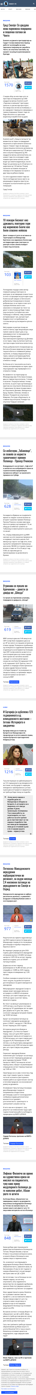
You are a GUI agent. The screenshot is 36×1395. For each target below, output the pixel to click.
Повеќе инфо (15, 1386)
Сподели (28, 83)
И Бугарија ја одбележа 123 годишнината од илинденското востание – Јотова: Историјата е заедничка (18, 719)
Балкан (5, 707)
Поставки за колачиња (8, 1389)
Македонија (6, 20)
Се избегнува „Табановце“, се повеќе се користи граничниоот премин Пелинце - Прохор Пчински (18, 455)
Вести (3, 9)
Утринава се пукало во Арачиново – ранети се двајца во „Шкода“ (15, 589)
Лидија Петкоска (16, 1143)
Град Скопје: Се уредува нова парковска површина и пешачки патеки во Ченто (17, 30)
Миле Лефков (15, 1365)
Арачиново (14, 682)
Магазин (19, 9)
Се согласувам (9, 1392)
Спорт (10, 9)
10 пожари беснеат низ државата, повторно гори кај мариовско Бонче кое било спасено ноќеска (16, 225)
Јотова (12, 839)
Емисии (27, 9)
